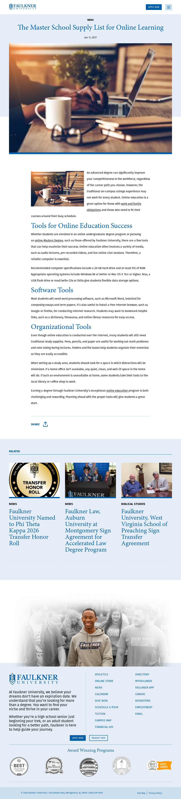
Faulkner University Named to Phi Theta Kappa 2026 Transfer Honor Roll (32, 527)
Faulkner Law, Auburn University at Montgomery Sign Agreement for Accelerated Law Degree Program (88, 530)
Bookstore (143, 700)
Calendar (101, 694)
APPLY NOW (153, 7)
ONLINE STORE (104, 681)
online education (117, 390)
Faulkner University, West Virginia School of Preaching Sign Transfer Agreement (144, 527)
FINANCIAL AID (104, 727)
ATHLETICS (101, 674)
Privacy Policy (155, 793)
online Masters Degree (49, 240)
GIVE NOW (101, 700)
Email (139, 714)
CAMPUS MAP (103, 720)
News (90, 20)
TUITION (100, 714)
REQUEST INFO (98, 737)
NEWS (13, 504)
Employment (143, 707)
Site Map (141, 793)
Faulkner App (144, 687)
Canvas (140, 694)
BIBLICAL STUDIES (133, 504)
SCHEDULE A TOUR (106, 707)
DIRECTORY (142, 674)
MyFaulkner (143, 681)
